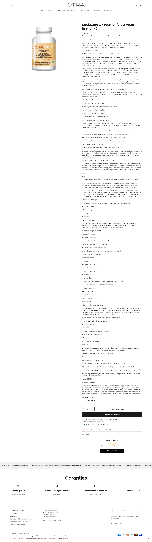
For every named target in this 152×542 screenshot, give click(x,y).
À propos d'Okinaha (17, 510)
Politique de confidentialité (60, 536)
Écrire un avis (112, 451)
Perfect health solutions (89, 21)
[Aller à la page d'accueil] (76, 5)
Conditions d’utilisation (18, 538)
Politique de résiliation (63, 538)
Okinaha (17, 533)
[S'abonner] (141, 511)
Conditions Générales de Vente (21, 519)
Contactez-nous (16, 513)
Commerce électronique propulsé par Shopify (22, 536)
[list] (76, 490)
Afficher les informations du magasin (96, 424)
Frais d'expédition (96, 36)
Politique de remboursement (43, 536)
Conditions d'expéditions (18, 522)
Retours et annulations (18, 525)
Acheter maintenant (112, 414)
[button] (11, 5)
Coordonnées (52, 538)
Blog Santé (13, 516)
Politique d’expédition (31, 538)
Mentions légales (42, 538)
